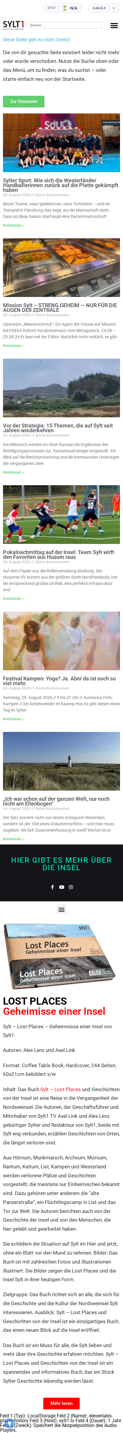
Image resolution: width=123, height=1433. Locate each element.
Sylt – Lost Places (60, 1089)
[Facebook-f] (52, 887)
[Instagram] (71, 887)
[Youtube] (61, 887)
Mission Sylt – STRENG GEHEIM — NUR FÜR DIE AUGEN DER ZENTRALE (60, 307)
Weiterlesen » (13, 225)
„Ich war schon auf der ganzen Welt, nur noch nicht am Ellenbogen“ (56, 801)
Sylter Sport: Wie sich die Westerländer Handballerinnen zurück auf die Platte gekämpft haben (60, 185)
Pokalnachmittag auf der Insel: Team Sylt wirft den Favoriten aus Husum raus (58, 554)
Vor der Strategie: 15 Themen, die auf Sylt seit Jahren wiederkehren (58, 427)
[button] (114, 25)
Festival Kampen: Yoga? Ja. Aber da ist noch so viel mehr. (59, 680)
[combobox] (66, 25)
